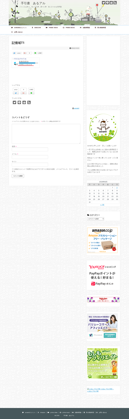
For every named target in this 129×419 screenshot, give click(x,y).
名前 (14, 146)
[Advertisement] (102, 72)
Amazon (37, 27)
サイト (14, 161)
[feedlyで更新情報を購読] (111, 2)
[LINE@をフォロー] (107, 2)
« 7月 (102, 205)
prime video (52, 27)
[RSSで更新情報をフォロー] (115, 2)
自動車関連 (85, 27)
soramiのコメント (20, 27)
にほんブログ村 (93, 391)
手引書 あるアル (28, 3)
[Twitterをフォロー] (103, 2)
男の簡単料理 (101, 27)
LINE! (40, 53)
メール (15, 154)
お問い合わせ (18, 32)
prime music (69, 27)
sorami (76, 108)
